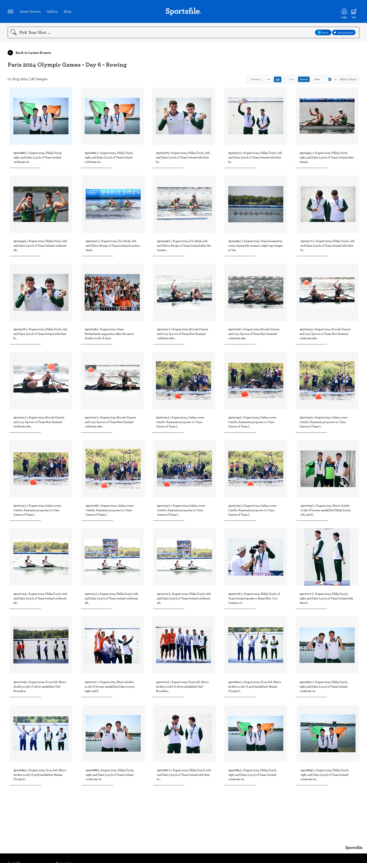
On (268, 79)
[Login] (344, 11)
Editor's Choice (345, 79)
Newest (304, 79)
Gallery (52, 11)
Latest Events (30, 11)
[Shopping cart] (354, 11)
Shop (67, 11)
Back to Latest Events (33, 52)
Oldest (316, 79)
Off (277, 79)
